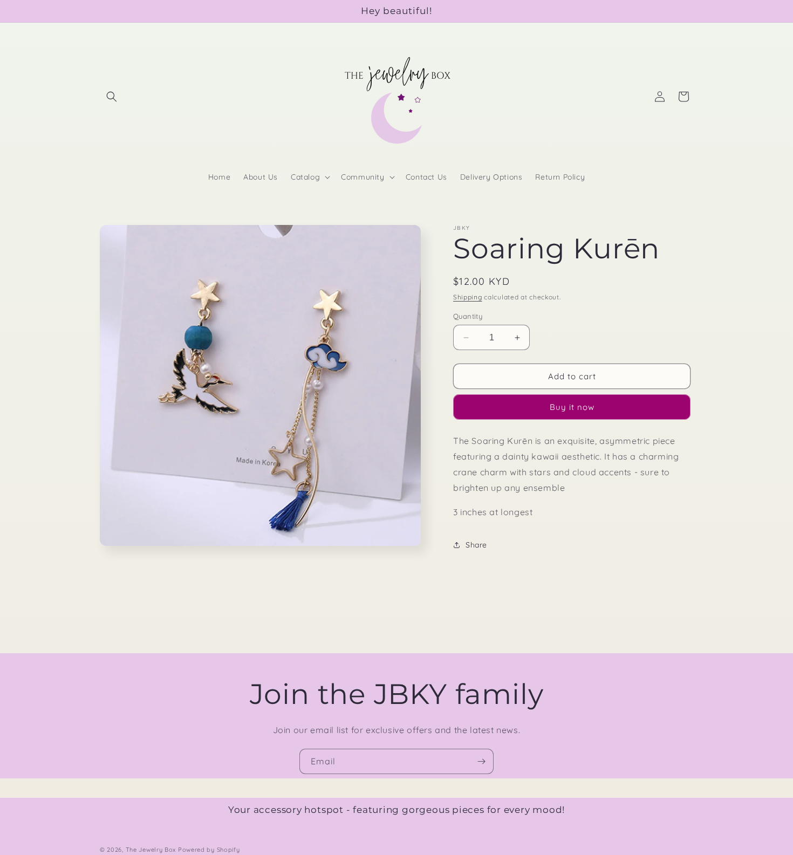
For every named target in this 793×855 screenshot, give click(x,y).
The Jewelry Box (152, 849)
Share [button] (476, 545)
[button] (112, 96)
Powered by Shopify (209, 849)
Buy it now (572, 407)
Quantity (467, 316)
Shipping (467, 297)
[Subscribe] (481, 761)
